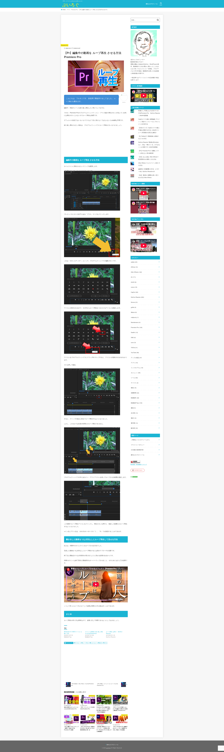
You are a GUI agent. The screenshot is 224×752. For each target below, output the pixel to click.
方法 (106, 643)
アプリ (68, 9)
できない (78, 643)
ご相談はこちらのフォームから (140, 440)
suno (133, 342)
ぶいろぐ (70, 5)
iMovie (134, 312)
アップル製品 (136, 357)
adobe (134, 262)
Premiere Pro (74, 9)
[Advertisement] (96, 30)
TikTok (134, 347)
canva (134, 287)
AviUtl (133, 282)
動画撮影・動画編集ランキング (139, 464)
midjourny (135, 317)
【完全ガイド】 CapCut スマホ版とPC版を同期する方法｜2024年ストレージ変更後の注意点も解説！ (149, 130)
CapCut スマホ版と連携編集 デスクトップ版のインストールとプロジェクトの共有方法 (149, 121)
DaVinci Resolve (137, 297)
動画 (100, 643)
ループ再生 (85, 643)
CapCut (134, 292)
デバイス (134, 383)
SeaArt (134, 332)
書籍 (133, 408)
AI (133, 277)
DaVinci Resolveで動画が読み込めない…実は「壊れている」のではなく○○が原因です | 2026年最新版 (149, 144)
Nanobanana (135, 322)
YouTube (135, 352)
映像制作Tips (136, 403)
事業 (133, 388)
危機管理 (135, 393)
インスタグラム (137, 368)
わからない (94, 643)
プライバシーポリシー (137, 445)
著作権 (134, 423)
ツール (134, 378)
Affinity (134, 267)
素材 (133, 418)
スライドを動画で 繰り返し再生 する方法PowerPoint (94, 632)
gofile (133, 307)
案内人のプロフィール (152, 4)
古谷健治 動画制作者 (137, 450)
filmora (134, 302)
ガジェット (135, 373)
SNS (133, 337)
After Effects (136, 272)
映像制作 (135, 398)
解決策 (134, 428)
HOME (64, 9)
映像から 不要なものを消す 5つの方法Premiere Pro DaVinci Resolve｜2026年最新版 (149, 113)
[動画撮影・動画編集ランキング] (135, 462)
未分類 (134, 413)
